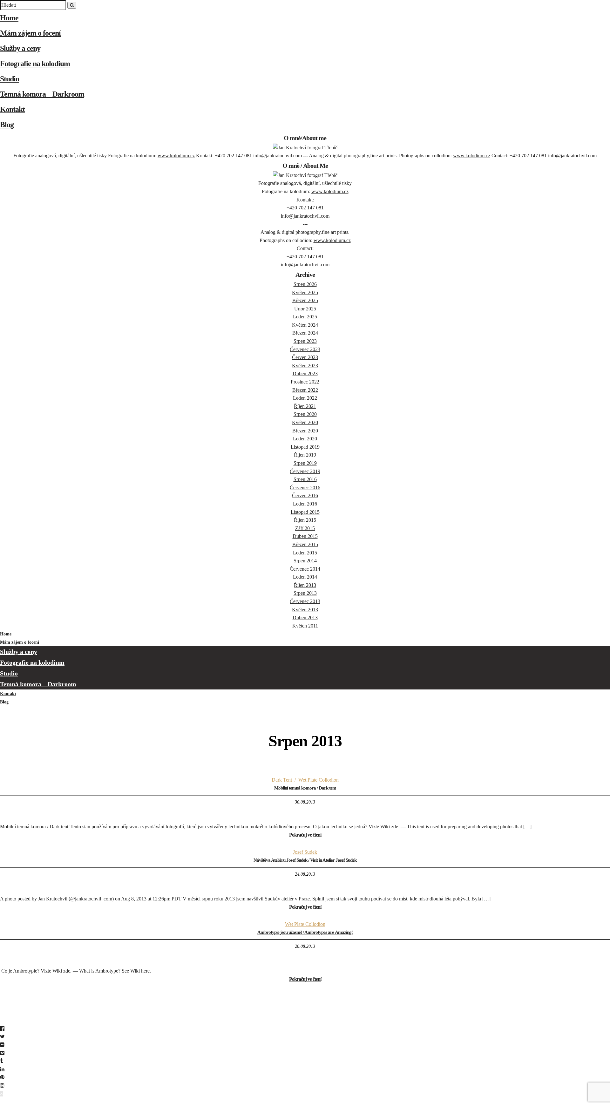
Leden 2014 (305, 577)
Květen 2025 (305, 292)
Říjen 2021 (305, 406)
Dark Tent (282, 780)
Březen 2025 (305, 300)
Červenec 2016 (305, 487)
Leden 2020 (305, 438)
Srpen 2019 (305, 463)
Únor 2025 (305, 308)
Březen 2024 (305, 333)
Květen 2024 (305, 325)
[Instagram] (2, 1085)
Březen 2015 (305, 544)
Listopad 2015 (305, 512)
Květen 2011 (305, 625)
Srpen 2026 (305, 284)
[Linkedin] (2, 1069)
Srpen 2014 (305, 560)
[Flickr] (2, 1045)
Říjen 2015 (305, 520)
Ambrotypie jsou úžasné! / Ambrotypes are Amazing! (305, 932)
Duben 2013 (305, 617)
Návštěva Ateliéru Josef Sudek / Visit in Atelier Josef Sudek (305, 860)
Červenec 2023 (305, 349)
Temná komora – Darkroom (42, 94)
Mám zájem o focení (30, 33)
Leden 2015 (305, 552)
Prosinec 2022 (305, 381)
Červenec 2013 (305, 601)
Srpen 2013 (305, 593)
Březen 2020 (305, 430)
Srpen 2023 (305, 341)
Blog (7, 124)
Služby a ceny (20, 48)
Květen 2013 (305, 609)
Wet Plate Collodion (318, 780)
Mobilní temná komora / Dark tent (305, 787)
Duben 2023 (305, 373)
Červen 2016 (305, 495)
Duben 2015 (305, 536)
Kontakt (12, 109)
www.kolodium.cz (176, 155)
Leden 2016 (305, 503)
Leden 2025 (305, 316)
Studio (9, 79)
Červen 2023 (305, 357)
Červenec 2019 (305, 471)
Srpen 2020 (305, 414)
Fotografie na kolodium (35, 63)
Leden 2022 (305, 398)
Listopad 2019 (305, 447)
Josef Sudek (305, 852)
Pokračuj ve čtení (305, 835)
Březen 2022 (305, 390)
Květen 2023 (305, 365)
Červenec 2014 (305, 569)
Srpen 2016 (305, 479)
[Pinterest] (2, 1077)
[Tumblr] (1, 1061)
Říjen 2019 (305, 455)
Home (9, 18)
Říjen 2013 (305, 585)
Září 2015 (305, 528)
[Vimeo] (2, 1053)
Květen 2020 (305, 422)
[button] (305, 1102)
